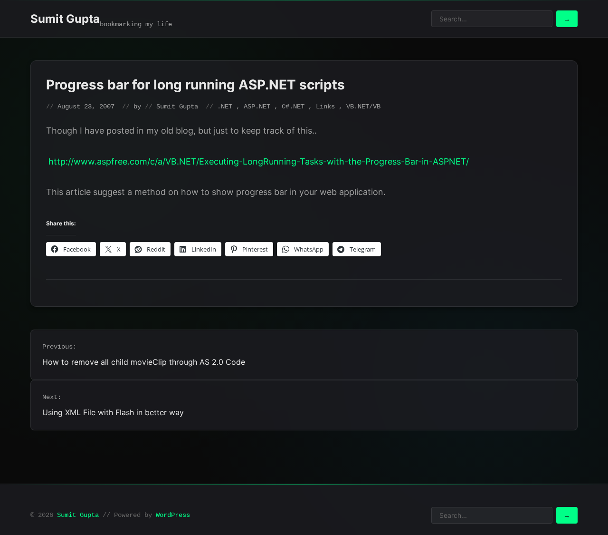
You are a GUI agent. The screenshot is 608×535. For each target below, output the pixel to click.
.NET (224, 106)
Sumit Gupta (65, 19)
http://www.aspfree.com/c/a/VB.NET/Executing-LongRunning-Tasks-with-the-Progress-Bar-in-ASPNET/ (258, 161)
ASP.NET (257, 106)
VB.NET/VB (363, 106)
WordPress (173, 515)
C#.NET (293, 106)
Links (325, 106)
